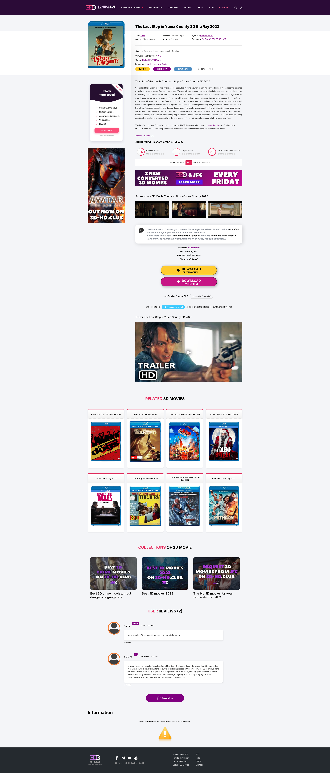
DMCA (198, 761)
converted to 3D (212, 125)
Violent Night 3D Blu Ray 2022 (224, 414)
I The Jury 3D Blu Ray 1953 (145, 478)
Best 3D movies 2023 (157, 593)
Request (187, 7)
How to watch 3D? (180, 754)
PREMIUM (223, 7)
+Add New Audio (159, 64)
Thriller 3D (146, 60)
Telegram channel (175, 307)
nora (127, 625)
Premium (234, 229)
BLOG (211, 7)
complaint (127, 643)
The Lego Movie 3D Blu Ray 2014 (184, 414)
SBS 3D (215, 39)
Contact (199, 765)
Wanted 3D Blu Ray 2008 (145, 414)
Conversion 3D (206, 36)
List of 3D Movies (180, 761)
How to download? (181, 758)
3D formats (193, 247)
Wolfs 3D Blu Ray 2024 (106, 478)
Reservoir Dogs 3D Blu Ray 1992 (106, 414)
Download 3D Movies (130, 7)
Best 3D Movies (156, 7)
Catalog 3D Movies (181, 765)
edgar (128, 656)
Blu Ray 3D (206, 39)
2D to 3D (222, 39)
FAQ (197, 754)
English (148, 64)
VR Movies (173, 7)
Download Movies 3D (107, 7)
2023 (143, 36)
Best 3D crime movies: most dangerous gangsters (110, 595)
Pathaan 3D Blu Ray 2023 (224, 478)
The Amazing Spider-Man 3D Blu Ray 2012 (185, 478)
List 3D (200, 7)
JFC (159, 56)
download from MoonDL (223, 235)
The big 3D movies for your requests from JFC (213, 595)
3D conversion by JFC (144, 136)
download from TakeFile (187, 235)
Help (198, 758)
